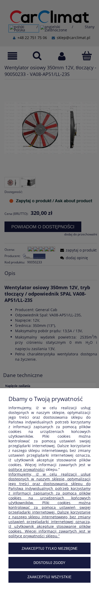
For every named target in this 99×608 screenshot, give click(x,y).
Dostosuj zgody (49, 563)
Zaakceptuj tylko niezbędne (50, 549)
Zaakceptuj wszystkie (49, 577)
